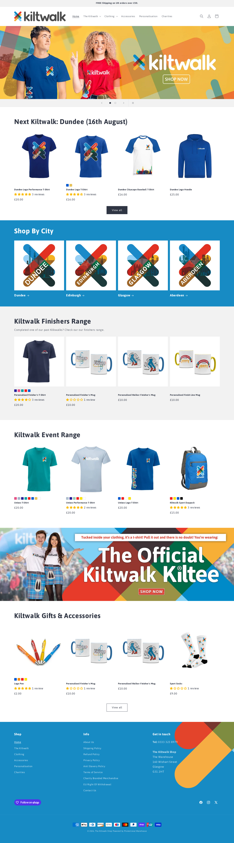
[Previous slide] (102, 103)
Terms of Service (93, 772)
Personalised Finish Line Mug (185, 395)
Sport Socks (176, 683)
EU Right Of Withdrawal (97, 784)
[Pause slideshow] (132, 103)
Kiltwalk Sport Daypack (182, 502)
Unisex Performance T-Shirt (80, 502)
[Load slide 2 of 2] (115, 103)
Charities (19, 772)
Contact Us (89, 790)
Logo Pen (19, 683)
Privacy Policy (91, 760)
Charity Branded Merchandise (100, 778)
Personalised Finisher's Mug (80, 395)
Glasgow (124, 295)
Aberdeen (177, 295)
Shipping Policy (92, 748)
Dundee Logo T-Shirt (76, 189)
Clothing (19, 754)
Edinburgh (73, 295)
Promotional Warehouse (135, 831)
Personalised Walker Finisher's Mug (136, 395)
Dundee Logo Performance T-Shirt (32, 189)
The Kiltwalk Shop (103, 831)
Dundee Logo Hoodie (181, 189)
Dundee (20, 295)
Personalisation (23, 766)
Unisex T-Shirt (21, 502)
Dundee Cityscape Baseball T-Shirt (136, 189)
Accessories (21, 760)
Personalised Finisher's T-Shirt (30, 395)
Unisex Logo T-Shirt (128, 502)
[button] (91, 16)
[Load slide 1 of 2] (110, 103)
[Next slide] (123, 103)
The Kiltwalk (21, 748)
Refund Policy (91, 754)
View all (117, 210)
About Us (88, 742)
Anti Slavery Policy (94, 766)
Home (17, 742)
